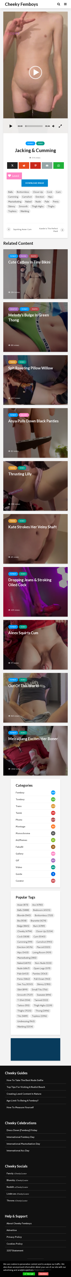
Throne (17, 1200)
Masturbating (14, 201)
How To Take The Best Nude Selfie (25, 1080)
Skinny (11, 206)
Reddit (17, 1186)
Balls (10, 191)
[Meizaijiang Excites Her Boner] (35, 750)
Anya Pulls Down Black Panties (33, 421)
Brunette (38, 920)
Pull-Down (42, 978)
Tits (22, 1016)
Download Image (34, 183)
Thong (42, 1010)
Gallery (24, 415)
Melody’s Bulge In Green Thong (28, 317)
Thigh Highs (38, 206)
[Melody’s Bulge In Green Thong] (35, 326)
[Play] (11, 126)
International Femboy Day (21, 1136)
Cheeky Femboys (21, 4)
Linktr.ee (18, 1193)
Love (15, 175)
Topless (12, 211)
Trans (12, 362)
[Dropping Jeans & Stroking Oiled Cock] (35, 591)
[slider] (34, 126)
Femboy (30, 143)
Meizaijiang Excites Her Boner (33, 738)
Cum (58, 191)
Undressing (26, 1021)
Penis (56, 201)
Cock (49, 191)
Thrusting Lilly (20, 474)
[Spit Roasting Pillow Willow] (35, 379)
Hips (50, 196)
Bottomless (23, 191)
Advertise (12, 1230)
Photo (33, 256)
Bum (39, 925)
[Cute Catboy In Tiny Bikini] (35, 273)
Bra (22, 920)
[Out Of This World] (35, 697)
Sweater (44, 994)
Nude (38, 201)
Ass (37, 904)
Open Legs (42, 968)
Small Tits (40, 989)
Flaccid (43, 947)
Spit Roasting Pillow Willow (30, 368)
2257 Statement (15, 1250)
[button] (35, 72)
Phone (23, 256)
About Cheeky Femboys (19, 1223)
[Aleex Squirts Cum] (35, 644)
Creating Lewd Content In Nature (24, 1093)
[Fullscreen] (60, 126)
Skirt (22, 989)
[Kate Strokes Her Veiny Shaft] (35, 538)
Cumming (13, 196)
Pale (47, 201)
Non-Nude (43, 963)
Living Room (42, 952)
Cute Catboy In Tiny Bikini (29, 262)
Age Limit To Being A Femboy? (22, 1100)
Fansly (17, 1173)
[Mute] (53, 126)
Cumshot (27, 196)
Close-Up (38, 191)
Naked (28, 201)
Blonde (24, 915)
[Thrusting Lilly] (35, 485)
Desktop (13, 309)
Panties (40, 973)
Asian (22, 904)
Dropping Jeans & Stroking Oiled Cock (30, 582)
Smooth (23, 206)
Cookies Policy (15, 1243)
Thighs (51, 206)
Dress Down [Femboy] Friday (22, 1130)
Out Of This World (23, 686)
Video (40, 143)
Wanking (24, 211)
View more (39, 1270)
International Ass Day (18, 1150)
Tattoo (23, 1005)
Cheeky (24, 931)
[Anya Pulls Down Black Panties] (35, 432)
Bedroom (41, 910)
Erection (40, 196)
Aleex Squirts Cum (23, 633)
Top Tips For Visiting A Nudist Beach (26, 1087)
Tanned (41, 1000)
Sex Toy (25, 984)
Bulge (23, 925)
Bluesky (17, 1180)
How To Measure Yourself (20, 1107)
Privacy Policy (14, 1236)
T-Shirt (23, 1000)
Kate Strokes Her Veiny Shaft (32, 527)
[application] (35, 72)
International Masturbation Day (23, 1143)
